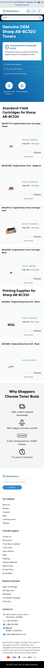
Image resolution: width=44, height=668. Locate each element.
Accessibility (7, 573)
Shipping (6, 558)
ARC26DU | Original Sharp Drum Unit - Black (21, 302)
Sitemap (6, 523)
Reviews (6, 508)
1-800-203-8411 (12, 621)
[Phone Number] (28, 11)
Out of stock (28, 157)
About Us (6, 505)
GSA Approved (8, 590)
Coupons (6, 512)
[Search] (40, 18)
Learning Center (9, 519)
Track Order (7, 547)
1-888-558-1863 (12, 624)
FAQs (5, 555)
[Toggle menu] (39, 11)
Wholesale (7, 594)
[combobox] (22, 17)
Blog (4, 516)
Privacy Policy (8, 569)
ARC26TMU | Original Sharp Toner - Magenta (21, 166)
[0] (34, 11)
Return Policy (8, 566)
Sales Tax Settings (10, 587)
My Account (7, 540)
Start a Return (8, 551)
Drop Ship (7, 601)
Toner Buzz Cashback (11, 544)
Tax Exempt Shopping (11, 598)
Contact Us (7, 536)
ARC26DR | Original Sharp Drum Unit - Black (21, 344)
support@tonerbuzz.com (16, 634)
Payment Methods (10, 562)
